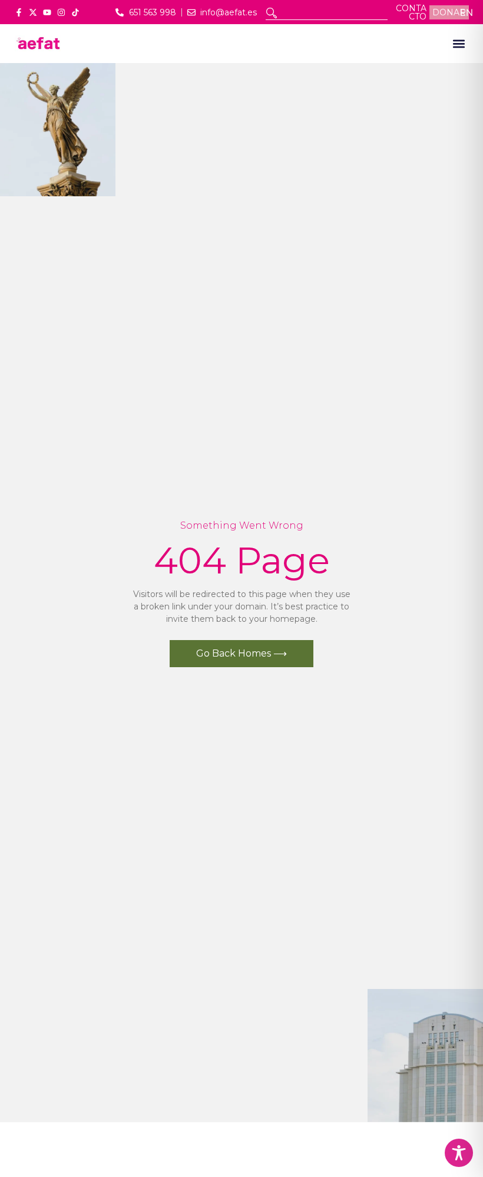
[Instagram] (61, 12)
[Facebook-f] (19, 12)
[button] (458, 44)
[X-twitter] (33, 12)
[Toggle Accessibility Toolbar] (459, 1153)
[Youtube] (47, 12)
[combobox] (327, 13)
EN (466, 12)
